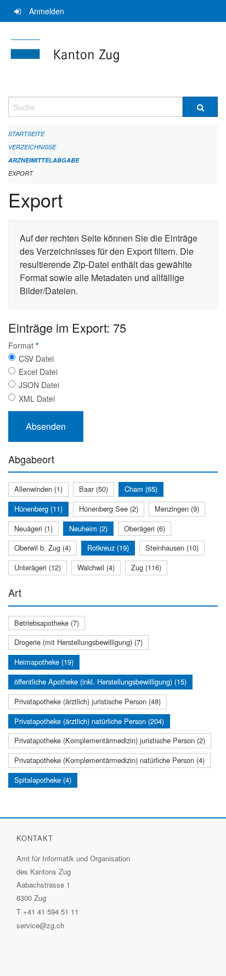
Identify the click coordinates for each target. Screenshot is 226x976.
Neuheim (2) (88, 528)
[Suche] (200, 107)
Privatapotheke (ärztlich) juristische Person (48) (87, 701)
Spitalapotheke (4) (42, 780)
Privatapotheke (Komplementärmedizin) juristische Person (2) (109, 740)
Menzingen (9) (177, 508)
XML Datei (37, 398)
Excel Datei (38, 371)
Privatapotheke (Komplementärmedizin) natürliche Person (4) (109, 760)
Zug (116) (146, 567)
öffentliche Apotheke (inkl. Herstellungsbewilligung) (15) (100, 681)
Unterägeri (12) (37, 567)
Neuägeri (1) (33, 528)
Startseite (26, 134)
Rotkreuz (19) (108, 547)
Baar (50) (93, 489)
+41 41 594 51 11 (50, 911)
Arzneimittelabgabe (43, 160)
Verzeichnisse (32, 147)
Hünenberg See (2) (108, 508)
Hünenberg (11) (38, 508)
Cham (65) (141, 489)
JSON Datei (39, 384)
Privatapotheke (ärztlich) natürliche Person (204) (89, 721)
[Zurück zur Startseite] (113, 59)
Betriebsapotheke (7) (46, 623)
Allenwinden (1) (38, 489)
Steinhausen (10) (172, 547)
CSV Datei (36, 358)
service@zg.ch (40, 925)
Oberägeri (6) (144, 528)
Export (20, 173)
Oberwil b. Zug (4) (42, 547)
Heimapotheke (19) (44, 662)
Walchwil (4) (96, 567)
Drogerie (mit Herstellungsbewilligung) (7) (78, 642)
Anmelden (46, 10)
